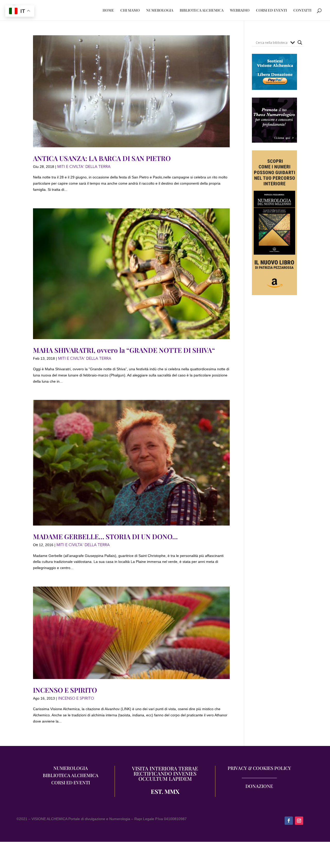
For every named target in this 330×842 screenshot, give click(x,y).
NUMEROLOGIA (159, 10)
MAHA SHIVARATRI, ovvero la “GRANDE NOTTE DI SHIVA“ (124, 350)
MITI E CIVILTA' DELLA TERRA (84, 166)
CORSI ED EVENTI (271, 10)
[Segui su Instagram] (299, 821)
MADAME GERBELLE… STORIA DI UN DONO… (105, 536)
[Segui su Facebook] (289, 821)
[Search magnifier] (299, 42)
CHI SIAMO (130, 10)
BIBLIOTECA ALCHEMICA (202, 10)
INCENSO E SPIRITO (65, 689)
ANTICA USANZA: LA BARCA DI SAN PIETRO (102, 158)
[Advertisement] (274, 397)
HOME (108, 10)
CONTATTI (302, 10)
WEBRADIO (240, 10)
